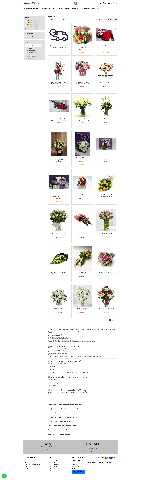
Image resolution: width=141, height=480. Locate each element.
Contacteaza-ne (79, 472)
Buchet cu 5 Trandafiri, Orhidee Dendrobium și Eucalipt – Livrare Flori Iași (59, 83)
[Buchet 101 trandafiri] (106, 34)
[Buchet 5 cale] (82, 258)
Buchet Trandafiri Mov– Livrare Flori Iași (106, 158)
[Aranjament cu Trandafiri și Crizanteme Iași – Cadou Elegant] (82, 69)
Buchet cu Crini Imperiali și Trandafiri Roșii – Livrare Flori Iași (106, 309)
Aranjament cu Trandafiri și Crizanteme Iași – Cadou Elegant (82, 82)
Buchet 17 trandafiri (82, 233)
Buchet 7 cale (106, 118)
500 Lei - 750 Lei (30, 56)
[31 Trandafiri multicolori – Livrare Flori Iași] (82, 182)
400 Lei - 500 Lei (30, 54)
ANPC (50, 468)
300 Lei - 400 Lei (30, 52)
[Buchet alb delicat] (59, 296)
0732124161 (94, 446)
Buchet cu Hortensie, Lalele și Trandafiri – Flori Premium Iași (58, 195)
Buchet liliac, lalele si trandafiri (82, 158)
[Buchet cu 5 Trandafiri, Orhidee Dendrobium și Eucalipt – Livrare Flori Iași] (59, 70)
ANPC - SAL (51, 470)
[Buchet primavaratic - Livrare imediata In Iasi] (82, 34)
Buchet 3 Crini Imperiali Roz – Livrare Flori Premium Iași (59, 273)
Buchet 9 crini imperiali (82, 308)
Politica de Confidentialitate (32, 464)
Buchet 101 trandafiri (106, 46)
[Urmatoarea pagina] (115, 320)
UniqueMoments (30, 36)
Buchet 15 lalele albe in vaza (59, 233)
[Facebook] (47, 449)
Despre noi (28, 460)
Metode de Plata (52, 460)
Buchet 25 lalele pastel (106, 233)
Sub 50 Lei (29, 48)
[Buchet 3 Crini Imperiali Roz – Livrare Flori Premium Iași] (59, 258)
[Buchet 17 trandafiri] (82, 219)
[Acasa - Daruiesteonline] (32, 3)
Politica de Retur (52, 462)
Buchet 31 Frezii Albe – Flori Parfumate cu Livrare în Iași (82, 119)
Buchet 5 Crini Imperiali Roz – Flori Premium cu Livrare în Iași (106, 273)
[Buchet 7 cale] (106, 106)
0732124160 (94, 448)
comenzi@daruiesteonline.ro (94, 451)
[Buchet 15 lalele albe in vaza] (59, 220)
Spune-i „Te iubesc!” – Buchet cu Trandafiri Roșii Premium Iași (59, 119)
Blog (98, 8)
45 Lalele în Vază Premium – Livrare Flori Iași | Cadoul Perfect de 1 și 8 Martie (59, 159)
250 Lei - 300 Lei (30, 50)
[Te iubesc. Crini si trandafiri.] (106, 70)
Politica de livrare (29, 466)
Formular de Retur (53, 466)
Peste (28, 20)
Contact (27, 468)
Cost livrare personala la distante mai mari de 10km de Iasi (59, 46)
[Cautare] (75, 3)
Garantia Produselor (53, 464)
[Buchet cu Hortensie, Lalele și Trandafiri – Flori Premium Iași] (59, 182)
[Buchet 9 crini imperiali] (82, 296)
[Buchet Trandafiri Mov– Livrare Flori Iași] (106, 144)
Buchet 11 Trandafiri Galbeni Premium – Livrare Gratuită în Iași (106, 195)
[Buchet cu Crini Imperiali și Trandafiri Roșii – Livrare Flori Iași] (106, 296)
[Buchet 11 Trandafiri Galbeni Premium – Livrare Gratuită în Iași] (106, 182)
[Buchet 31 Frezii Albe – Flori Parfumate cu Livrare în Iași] (82, 106)
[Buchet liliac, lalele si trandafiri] (82, 144)
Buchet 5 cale (82, 272)
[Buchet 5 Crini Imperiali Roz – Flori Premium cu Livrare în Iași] (106, 258)
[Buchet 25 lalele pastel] (106, 220)
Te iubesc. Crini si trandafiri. (106, 82)
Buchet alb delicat (59, 308)
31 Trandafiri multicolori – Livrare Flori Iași (82, 195)
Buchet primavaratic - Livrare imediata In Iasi (82, 46)
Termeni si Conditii (30, 462)
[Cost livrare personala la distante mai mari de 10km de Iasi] (59, 35)
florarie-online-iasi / (28, 12)
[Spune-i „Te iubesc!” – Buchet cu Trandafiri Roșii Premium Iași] (59, 106)
